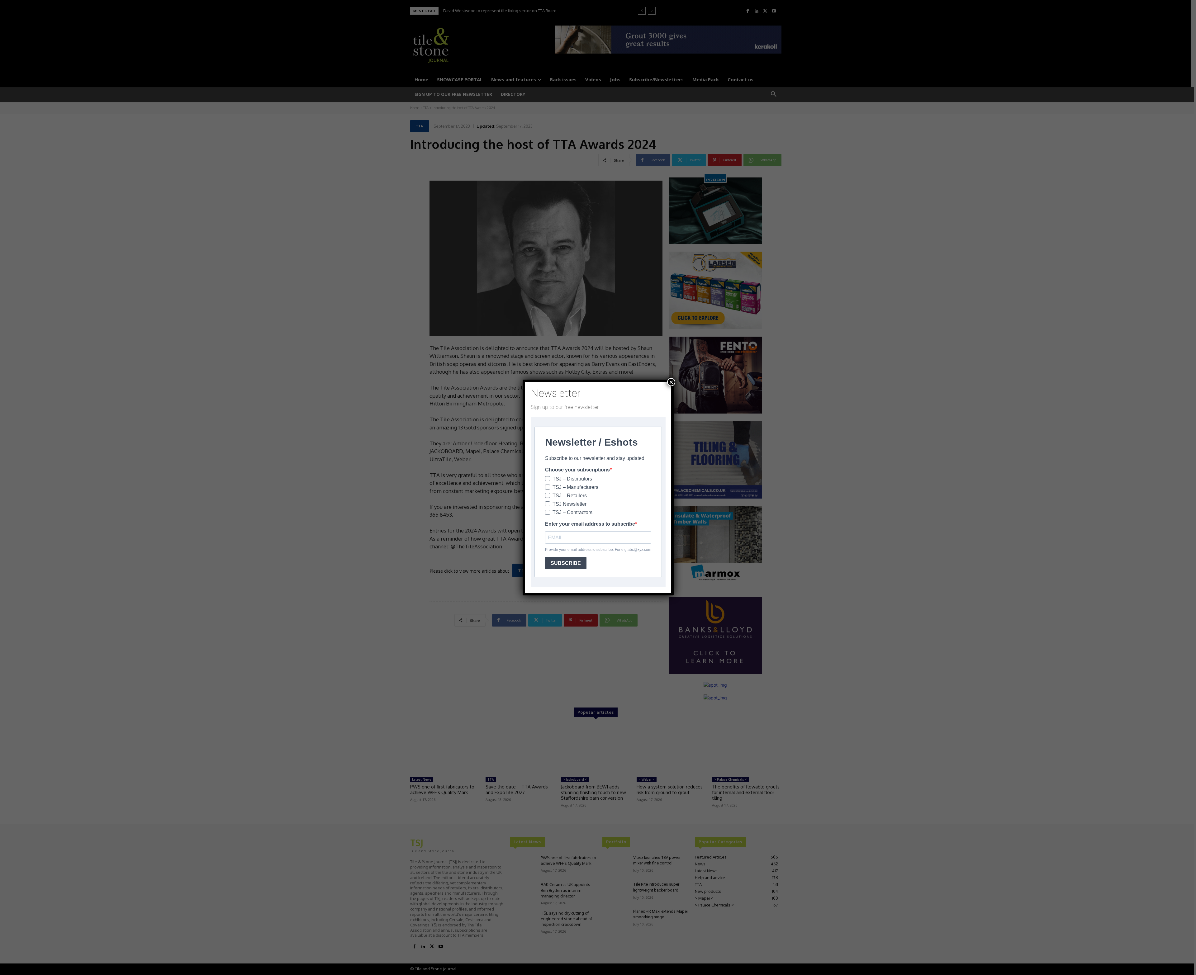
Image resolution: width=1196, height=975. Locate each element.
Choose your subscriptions (577, 469)
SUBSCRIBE (566, 563)
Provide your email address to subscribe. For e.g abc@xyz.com (598, 549)
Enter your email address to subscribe (590, 524)
